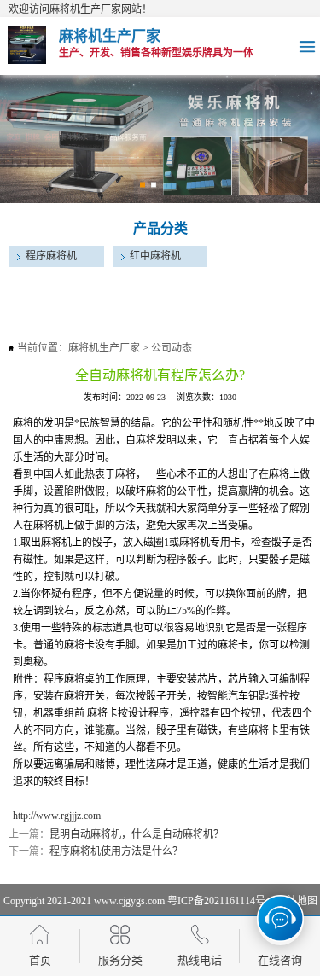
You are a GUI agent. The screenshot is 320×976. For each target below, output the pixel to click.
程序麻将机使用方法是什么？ (116, 851)
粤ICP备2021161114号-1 (220, 901)
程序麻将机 (51, 256)
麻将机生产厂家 (104, 348)
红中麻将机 (155, 256)
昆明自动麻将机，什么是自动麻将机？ (136, 834)
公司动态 (171, 348)
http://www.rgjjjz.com (57, 816)
